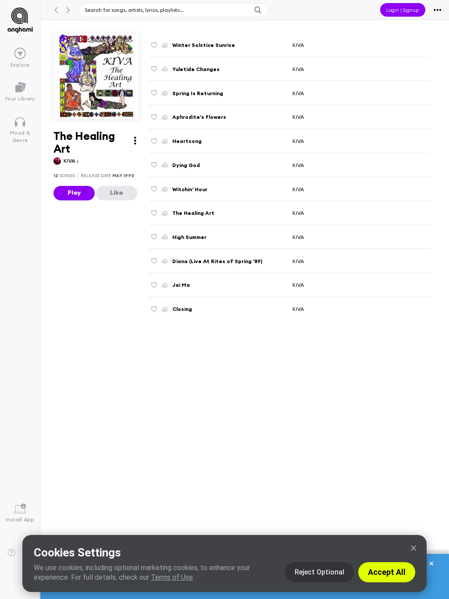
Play (74, 192)
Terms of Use (172, 577)
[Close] (413, 548)
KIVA (70, 160)
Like (116, 192)
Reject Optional (319, 572)
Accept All (387, 572)
